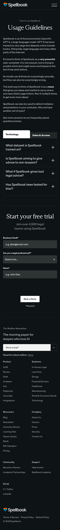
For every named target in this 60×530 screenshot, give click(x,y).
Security (36, 431)
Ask (5, 386)
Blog (5, 417)
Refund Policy (42, 517)
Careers (35, 422)
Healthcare (37, 386)
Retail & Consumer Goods (44, 395)
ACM (5, 367)
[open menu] (54, 5)
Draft (5, 376)
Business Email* (10, 238)
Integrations (9, 400)
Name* (6, 268)
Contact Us (37, 436)
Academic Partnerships (14, 472)
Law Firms (37, 372)
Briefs (6, 441)
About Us (36, 417)
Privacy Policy (27, 517)
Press (34, 427)
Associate (8, 395)
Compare (7, 381)
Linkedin (7, 494)
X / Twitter (8, 489)
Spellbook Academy (41, 472)
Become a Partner (11, 467)
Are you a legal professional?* (17, 253)
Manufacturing (39, 391)
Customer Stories (11, 427)
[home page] (15, 4)
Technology (37, 400)
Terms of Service (11, 517)
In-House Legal (39, 367)
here (30, 355)
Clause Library (10, 436)
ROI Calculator (10, 446)
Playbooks (8, 391)
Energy (35, 376)
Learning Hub (9, 431)
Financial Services (40, 381)
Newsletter (8, 422)
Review (6, 372)
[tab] (16, 134)
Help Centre (37, 467)
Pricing (6, 450)
